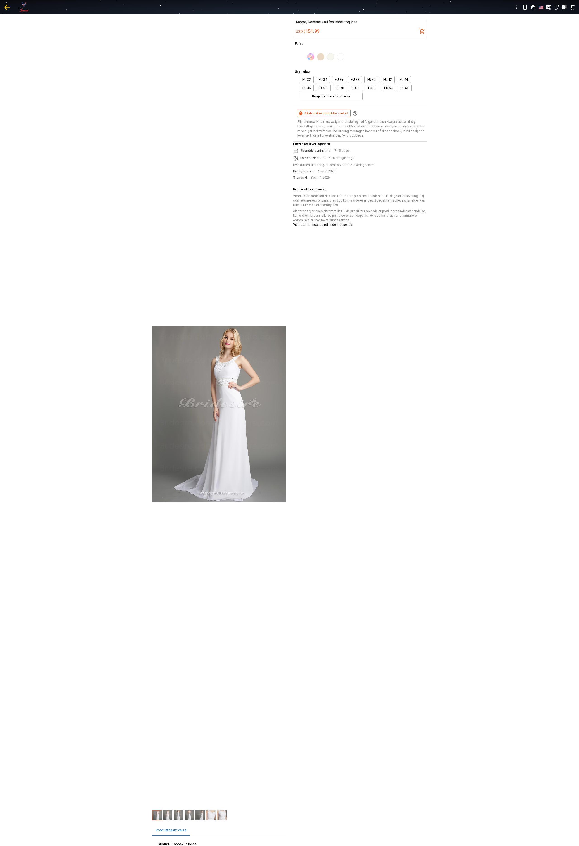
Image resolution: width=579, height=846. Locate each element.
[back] (7, 7)
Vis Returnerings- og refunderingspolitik (322, 224)
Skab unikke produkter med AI (326, 113)
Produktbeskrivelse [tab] (171, 830)
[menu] (516, 7)
